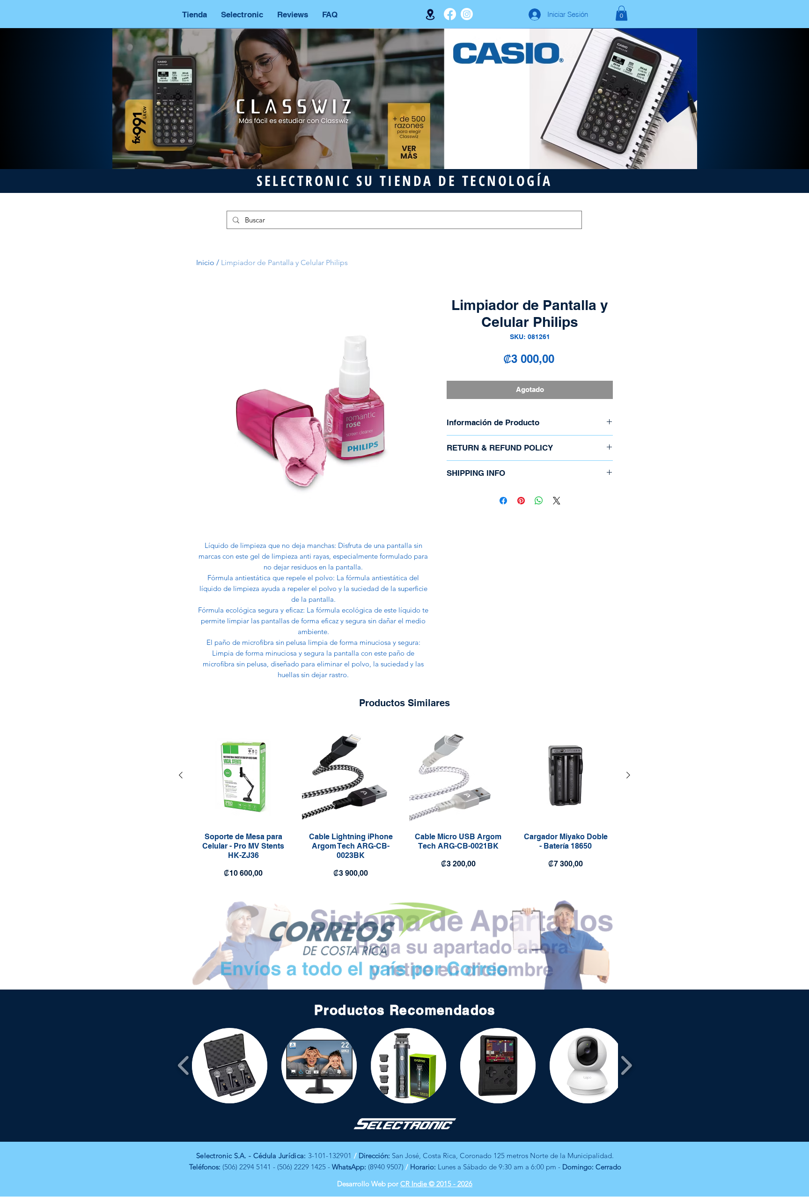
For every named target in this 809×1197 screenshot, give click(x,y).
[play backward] (183, 1065)
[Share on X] (556, 500)
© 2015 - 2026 (450, 1183)
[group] (404, 805)
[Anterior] (180, 775)
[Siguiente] (628, 775)
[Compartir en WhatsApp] (538, 500)
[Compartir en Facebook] (503, 500)
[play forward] (626, 1065)
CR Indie (414, 1183)
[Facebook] (450, 14)
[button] (621, 13)
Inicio (205, 262)
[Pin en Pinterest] (521, 500)
